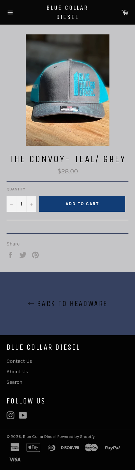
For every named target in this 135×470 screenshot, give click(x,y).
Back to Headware (70, 303)
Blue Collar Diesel (67, 12)
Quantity (16, 189)
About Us (17, 371)
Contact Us (19, 361)
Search (14, 382)
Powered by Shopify (76, 436)
